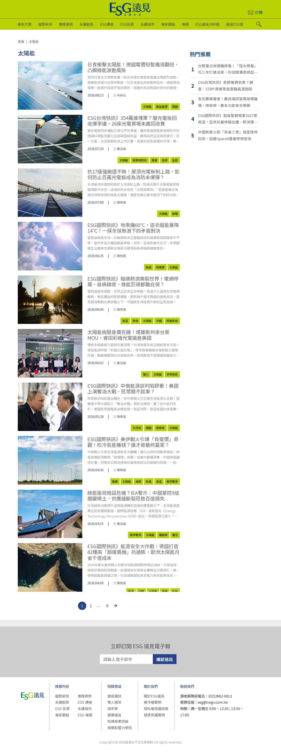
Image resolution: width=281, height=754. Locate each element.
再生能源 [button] (162, 106)
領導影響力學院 (119, 727)
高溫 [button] (125, 321)
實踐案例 (66, 24)
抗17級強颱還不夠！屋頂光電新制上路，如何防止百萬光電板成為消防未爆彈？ (133, 174)
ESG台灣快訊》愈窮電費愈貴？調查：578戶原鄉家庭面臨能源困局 (225, 85)
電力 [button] (146, 374)
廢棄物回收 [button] (140, 160)
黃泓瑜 (121, 148)
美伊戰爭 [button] (172, 481)
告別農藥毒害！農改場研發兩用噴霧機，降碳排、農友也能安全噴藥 (228, 102)
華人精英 (114, 702)
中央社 (121, 95)
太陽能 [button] (147, 106)
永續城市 (147, 24)
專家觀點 (168, 24)
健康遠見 (114, 714)
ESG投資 (127, 24)
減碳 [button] (138, 481)
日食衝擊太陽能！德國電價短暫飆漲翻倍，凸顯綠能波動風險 (133, 67)
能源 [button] (131, 591)
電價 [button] (115, 481)
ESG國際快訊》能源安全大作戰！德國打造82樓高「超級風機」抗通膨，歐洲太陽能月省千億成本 (133, 551)
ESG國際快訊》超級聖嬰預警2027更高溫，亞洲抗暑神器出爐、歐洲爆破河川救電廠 (228, 119)
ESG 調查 (85, 702)
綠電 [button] (175, 214)
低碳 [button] (165, 160)
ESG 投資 (62, 708)
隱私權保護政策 (156, 708)
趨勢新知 (45, 24)
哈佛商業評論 (117, 721)
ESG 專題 (85, 714)
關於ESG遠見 (154, 696)
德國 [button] (175, 106)
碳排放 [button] (160, 428)
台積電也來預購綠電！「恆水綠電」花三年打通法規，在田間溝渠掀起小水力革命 (228, 69)
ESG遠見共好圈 (207, 24)
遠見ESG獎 (234, 24)
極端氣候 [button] (172, 321)
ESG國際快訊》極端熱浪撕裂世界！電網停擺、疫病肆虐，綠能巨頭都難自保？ (132, 281)
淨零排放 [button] (172, 374)
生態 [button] (175, 160)
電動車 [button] (163, 535)
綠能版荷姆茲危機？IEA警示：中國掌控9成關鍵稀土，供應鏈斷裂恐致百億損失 (133, 495)
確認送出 (164, 659)
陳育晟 (121, 202)
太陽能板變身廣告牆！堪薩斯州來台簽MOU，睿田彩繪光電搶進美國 (128, 335)
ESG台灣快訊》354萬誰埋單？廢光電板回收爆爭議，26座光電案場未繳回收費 (132, 120)
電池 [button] (175, 535)
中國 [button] (159, 321)
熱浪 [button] (148, 267)
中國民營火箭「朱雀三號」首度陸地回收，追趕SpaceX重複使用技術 (228, 135)
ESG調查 (107, 24)
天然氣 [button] (137, 428)
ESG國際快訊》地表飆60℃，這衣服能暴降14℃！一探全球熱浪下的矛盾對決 (133, 228)
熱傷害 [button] (160, 267)
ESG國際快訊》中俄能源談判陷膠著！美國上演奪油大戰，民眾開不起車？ (132, 388)
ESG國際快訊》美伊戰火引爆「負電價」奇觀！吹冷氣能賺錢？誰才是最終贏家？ (132, 442)
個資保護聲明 (154, 714)
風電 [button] (154, 160)
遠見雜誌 (114, 696)
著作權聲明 (152, 702)
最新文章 (25, 24)
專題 (185, 24)
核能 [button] (148, 481)
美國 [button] (148, 428)
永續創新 (86, 24)
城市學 (112, 708)
